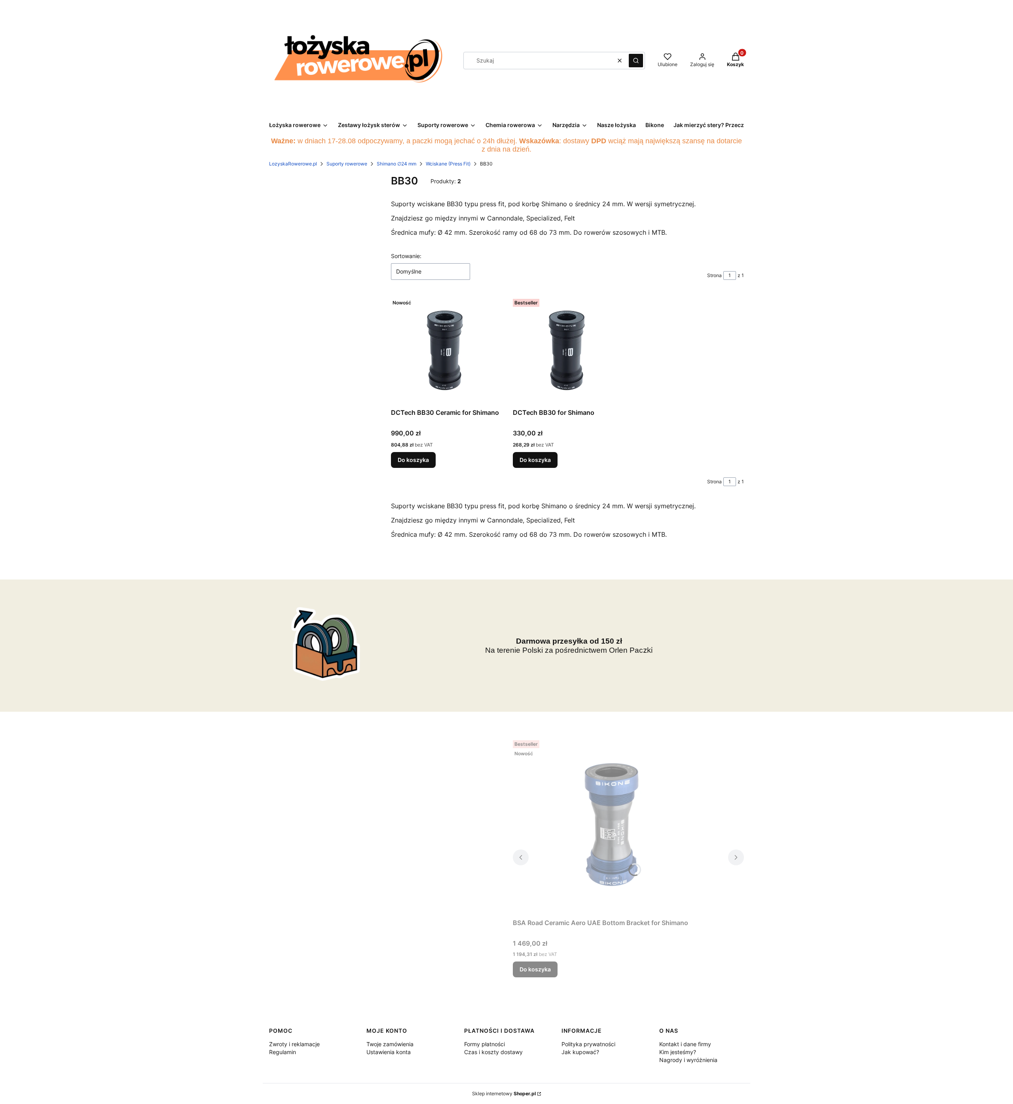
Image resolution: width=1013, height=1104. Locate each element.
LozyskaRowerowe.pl (293, 164)
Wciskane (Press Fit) (448, 164)
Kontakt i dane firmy (685, 1044)
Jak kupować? (580, 1052)
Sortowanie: (406, 256)
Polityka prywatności (588, 1044)
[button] (636, 60)
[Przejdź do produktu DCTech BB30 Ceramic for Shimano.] (445, 350)
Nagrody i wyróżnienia (688, 1059)
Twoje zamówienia (390, 1044)
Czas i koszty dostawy (493, 1052)
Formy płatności (484, 1044)
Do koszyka (413, 459)
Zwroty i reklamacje (294, 1044)
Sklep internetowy (504, 1093)
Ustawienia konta (388, 1052)
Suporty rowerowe (346, 164)
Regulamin (282, 1052)
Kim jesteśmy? (677, 1052)
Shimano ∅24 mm (396, 164)
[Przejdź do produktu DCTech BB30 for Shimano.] (567, 350)
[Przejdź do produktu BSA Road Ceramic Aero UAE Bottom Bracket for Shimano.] (612, 826)
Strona (714, 275)
